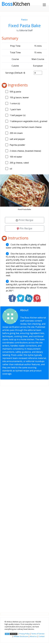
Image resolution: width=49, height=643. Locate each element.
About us (33, 636)
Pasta (24, 19)
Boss (16, 3)
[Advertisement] (24, 497)
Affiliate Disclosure (20, 636)
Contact (41, 636)
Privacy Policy (24, 633)
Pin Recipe (25, 228)
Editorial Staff (30, 311)
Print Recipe (25, 220)
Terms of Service (37, 633)
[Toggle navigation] (44, 4)
